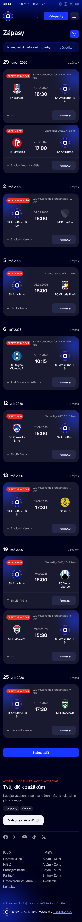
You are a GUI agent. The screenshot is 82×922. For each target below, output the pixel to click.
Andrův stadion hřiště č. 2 (26, 382)
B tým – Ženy (52, 875)
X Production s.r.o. (62, 912)
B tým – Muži (52, 870)
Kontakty (9, 886)
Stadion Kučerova (21, 239)
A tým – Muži (52, 859)
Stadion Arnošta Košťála (25, 165)
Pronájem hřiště (14, 870)
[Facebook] (60, 4)
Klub (7, 852)
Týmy (47, 852)
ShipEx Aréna (19, 308)
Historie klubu (12, 859)
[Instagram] (66, 4)
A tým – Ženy (52, 864)
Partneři (8, 875)
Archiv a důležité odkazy (42, 903)
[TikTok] (34, 837)
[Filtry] (74, 34)
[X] (71, 4)
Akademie (50, 881)
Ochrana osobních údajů (15, 903)
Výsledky (66, 47)
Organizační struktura (18, 881)
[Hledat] (36, 16)
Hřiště (7, 864)
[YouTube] (77, 4)
